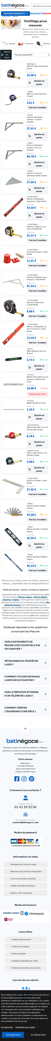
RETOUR (7, 16)
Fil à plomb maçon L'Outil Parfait (37, 253)
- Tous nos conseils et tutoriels (22, 879)
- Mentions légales (18, 953)
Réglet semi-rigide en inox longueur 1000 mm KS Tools (37, 379)
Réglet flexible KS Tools (36, 403)
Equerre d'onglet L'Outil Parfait (37, 481)
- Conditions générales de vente (24, 961)
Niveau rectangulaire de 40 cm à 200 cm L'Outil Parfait (37, 328)
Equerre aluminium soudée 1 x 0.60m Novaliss (35, 119)
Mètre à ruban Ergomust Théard (37, 95)
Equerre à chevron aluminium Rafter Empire (37, 174)
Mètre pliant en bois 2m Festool (36, 352)
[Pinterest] (33, 779)
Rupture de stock (37, 394)
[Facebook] (17, 779)
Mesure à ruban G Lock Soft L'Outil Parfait (36, 227)
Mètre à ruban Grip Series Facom (37, 67)
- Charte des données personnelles (25, 968)
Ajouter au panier (39, 83)
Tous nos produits (14, 13)
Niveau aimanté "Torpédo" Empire (37, 530)
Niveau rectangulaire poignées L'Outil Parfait (36, 200)
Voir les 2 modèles (37, 265)
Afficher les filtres (7, 55)
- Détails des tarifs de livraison (22, 886)
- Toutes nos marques (19, 946)
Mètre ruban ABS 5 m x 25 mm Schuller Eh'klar (37, 428)
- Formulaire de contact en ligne (22, 864)
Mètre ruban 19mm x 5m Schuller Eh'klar (37, 454)
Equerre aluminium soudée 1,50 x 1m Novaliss (35, 147)
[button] (25, 1027)
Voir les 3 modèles (37, 107)
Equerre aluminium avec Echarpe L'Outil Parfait (37, 278)
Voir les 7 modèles (37, 316)
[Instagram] (25, 779)
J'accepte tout (13, 1034)
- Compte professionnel (20, 939)
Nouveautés (37, 13)
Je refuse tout (38, 1034)
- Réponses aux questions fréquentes (25, 871)
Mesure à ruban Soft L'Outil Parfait (35, 303)
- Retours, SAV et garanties (20, 893)
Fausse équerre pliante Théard (36, 507)
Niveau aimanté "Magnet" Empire (37, 558)
